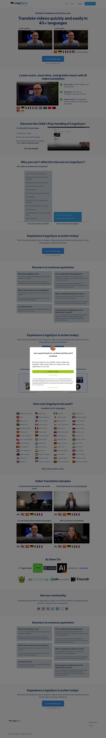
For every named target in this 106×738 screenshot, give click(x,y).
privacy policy (54, 378)
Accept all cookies (53, 371)
